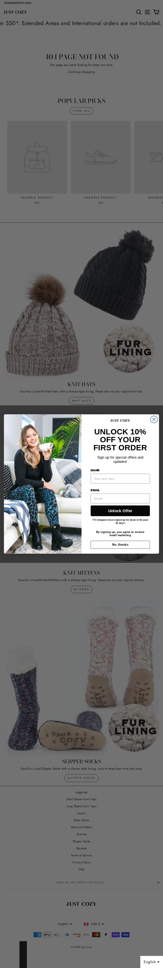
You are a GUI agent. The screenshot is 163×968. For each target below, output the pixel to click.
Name (95, 470)
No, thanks (120, 544)
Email (95, 490)
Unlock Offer (120, 511)
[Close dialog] (153, 419)
